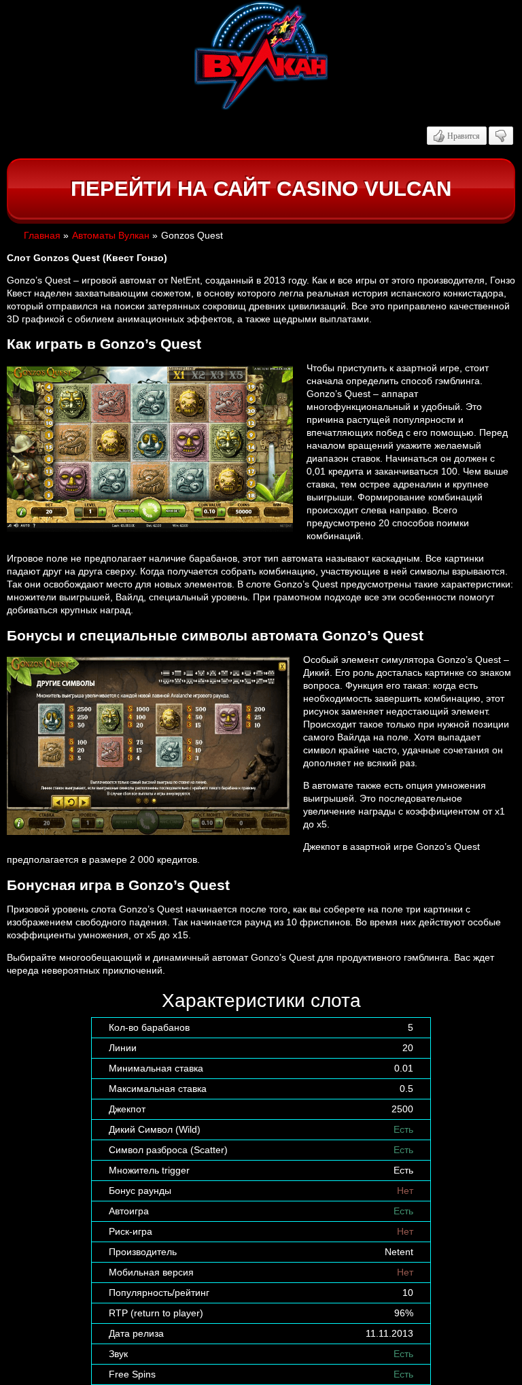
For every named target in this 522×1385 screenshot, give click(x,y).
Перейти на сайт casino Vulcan (261, 189)
